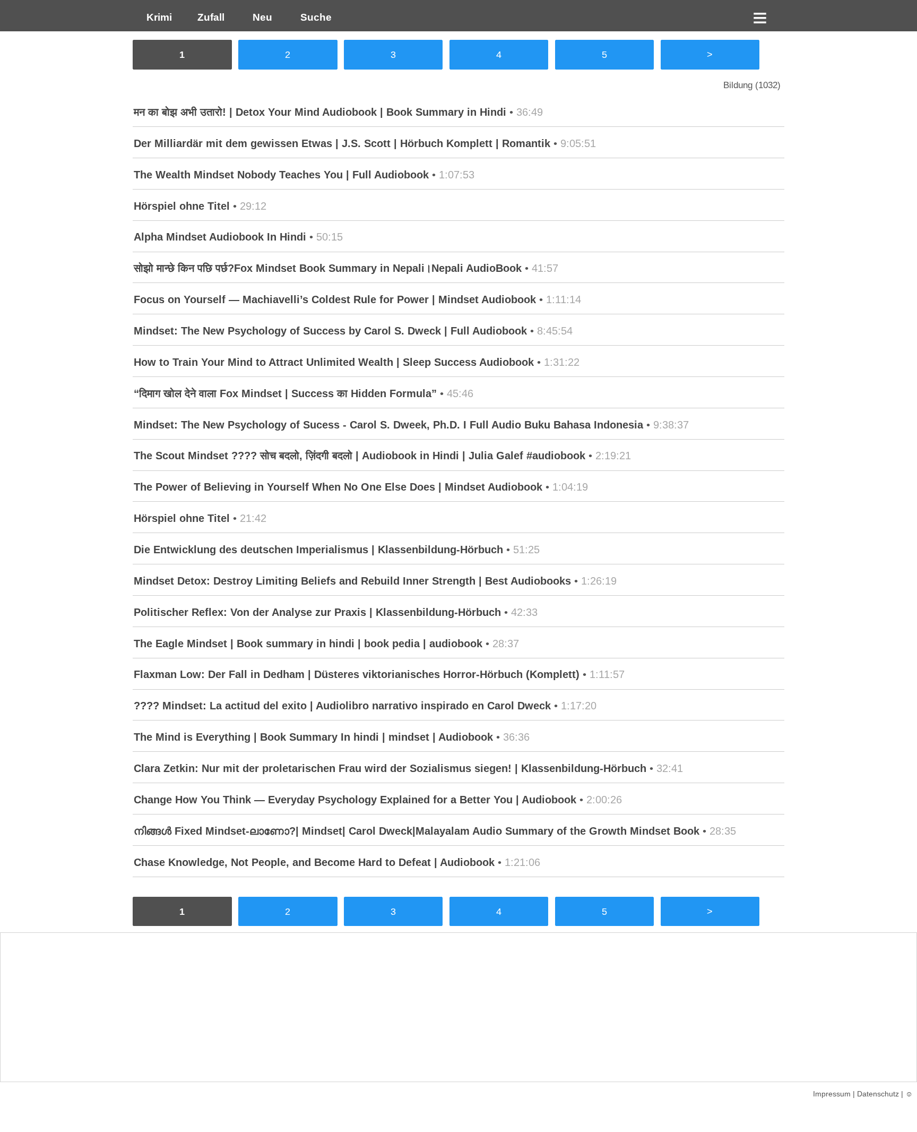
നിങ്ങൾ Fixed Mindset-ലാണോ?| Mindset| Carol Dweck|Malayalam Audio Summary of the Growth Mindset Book (416, 831)
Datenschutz (878, 1094)
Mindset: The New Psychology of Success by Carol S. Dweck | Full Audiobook (330, 331)
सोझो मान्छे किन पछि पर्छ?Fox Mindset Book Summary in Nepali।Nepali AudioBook (328, 268)
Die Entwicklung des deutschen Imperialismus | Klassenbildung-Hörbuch (318, 549)
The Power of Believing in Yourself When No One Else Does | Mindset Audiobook (338, 487)
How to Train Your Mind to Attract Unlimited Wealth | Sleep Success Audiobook (334, 362)
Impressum (832, 1094)
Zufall (209, 17)
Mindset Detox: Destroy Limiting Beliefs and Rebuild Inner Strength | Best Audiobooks (352, 581)
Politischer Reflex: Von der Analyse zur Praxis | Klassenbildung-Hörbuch (317, 612)
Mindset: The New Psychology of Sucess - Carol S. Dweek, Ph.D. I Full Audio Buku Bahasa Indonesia (388, 425)
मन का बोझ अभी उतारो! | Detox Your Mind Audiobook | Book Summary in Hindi (320, 112)
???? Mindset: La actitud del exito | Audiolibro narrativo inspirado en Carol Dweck (342, 705)
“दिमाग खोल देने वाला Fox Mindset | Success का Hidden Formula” (285, 393)
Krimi (156, 17)
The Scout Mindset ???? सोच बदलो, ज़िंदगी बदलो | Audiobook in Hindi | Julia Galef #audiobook (359, 455)
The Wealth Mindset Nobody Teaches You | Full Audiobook (281, 175)
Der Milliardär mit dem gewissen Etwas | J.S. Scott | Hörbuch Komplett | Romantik (342, 143)
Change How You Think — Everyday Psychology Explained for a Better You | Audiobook (355, 799)
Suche (313, 17)
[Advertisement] (458, 1007)
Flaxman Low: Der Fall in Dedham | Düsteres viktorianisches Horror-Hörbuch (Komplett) (356, 674)
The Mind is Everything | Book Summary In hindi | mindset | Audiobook (313, 737)
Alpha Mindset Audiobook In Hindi (220, 237)
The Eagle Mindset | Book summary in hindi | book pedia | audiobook (308, 643)
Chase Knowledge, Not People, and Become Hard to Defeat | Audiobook (314, 862)
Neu (261, 17)
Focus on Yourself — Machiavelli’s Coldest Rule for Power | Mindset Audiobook (335, 299)
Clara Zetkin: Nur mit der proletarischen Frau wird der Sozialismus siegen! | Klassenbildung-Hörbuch (390, 768)
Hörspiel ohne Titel (182, 206)
